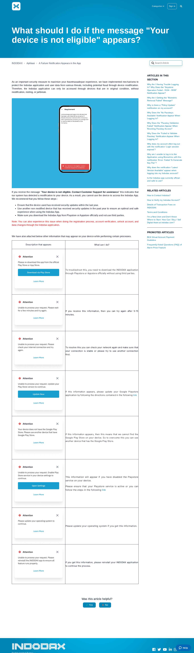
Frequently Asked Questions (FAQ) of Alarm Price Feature (164, 246)
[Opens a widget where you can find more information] (183, 648)
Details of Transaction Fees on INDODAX (161, 206)
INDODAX (17, 63)
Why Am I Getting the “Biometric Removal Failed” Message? (162, 99)
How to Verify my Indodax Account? (163, 200)
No (106, 605)
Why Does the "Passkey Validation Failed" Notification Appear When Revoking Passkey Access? (163, 126)
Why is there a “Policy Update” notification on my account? (161, 106)
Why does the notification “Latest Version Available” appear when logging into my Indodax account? (163, 170)
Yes (91, 605)
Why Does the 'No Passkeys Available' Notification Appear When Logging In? (163, 116)
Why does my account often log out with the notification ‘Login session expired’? (163, 147)
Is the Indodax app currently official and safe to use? (163, 179)
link (135, 395)
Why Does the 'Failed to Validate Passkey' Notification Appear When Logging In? (163, 136)
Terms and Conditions (157, 212)
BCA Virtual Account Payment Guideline (160, 238)
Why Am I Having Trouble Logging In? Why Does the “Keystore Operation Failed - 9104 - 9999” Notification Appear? (163, 88)
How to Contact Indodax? (159, 195)
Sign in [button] (172, 6)
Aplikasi (31, 63)
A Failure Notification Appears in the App (60, 63)
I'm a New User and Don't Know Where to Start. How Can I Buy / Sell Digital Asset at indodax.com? (164, 220)
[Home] (16, 6)
